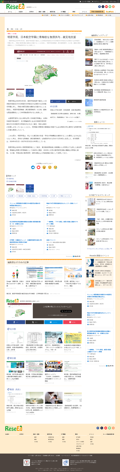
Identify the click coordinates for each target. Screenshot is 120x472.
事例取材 (100, 15)
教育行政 (52, 11)
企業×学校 (90, 15)
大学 (53, 196)
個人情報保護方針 (75, 455)
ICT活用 (45, 15)
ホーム (10, 11)
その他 (109, 15)
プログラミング (78, 15)
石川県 (54, 106)
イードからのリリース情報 (86, 455)
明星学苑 (11, 178)
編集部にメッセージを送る (75, 121)
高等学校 (44, 196)
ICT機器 (63, 11)
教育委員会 (51, 439)
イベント (84, 11)
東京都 (21, 196)
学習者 (91, 437)
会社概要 (58, 455)
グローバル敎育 (64, 15)
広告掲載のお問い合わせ (48, 455)
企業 (91, 441)
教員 (91, 439)
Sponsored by (69, 256)
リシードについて (66, 455)
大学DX (31, 11)
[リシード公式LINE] (109, 428)
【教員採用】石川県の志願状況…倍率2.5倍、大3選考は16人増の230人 (71, 113)
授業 (35, 437)
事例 (74, 11)
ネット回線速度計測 (108, 434)
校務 (35, 439)
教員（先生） (32, 196)
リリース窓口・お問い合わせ (34, 455)
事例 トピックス (65, 196)
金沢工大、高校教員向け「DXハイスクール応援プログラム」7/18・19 (71, 117)
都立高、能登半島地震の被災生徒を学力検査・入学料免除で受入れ (33, 293)
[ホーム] (8, 29)
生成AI (21, 11)
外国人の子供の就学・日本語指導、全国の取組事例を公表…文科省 (70, 110)
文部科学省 (51, 437)
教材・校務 (42, 11)
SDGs (54, 15)
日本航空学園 (12, 181)
